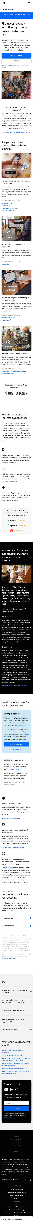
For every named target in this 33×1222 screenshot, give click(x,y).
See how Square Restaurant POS (15, 132)
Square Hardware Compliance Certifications (16, 1213)
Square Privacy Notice (16, 1195)
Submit (16, 1108)
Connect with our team (10, 782)
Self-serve (8, 211)
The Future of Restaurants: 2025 (13, 1068)
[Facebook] (28, 1179)
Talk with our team (17, 55)
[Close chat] (30, 1219)
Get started (16, 60)
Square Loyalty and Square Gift (14, 371)
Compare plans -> (16, 749)
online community (18, 880)
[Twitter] (25, 1179)
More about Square (10, 818)
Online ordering (9, 208)
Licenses (16, 1204)
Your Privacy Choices (16, 1189)
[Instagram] (30, 1179)
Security (16, 1198)
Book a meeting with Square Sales (12, 1219)
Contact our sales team (8, 958)
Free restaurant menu (11, 1055)
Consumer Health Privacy (16, 1210)
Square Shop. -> (16, 769)
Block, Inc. (16, 1215)
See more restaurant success (14, 685)
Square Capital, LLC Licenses (16, 1207)
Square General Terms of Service (16, 1192)
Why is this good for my (13, 847)
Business (16, 1139)
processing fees (20, 725)
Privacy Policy (7, 1117)
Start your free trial (16, 744)
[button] (16, 992)
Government (16, 1201)
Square (7, 203)
